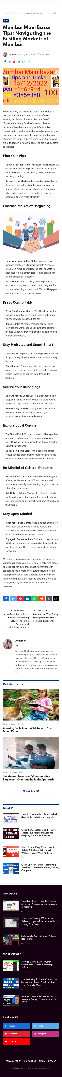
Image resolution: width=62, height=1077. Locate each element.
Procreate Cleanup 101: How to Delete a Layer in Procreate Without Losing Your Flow (39, 922)
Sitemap (52, 1061)
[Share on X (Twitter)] (9, 61)
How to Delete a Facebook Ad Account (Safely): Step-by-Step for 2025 (39, 1000)
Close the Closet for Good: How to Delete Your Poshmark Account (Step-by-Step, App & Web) (39, 833)
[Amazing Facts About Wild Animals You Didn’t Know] (31, 704)
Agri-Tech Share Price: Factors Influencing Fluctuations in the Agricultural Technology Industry (16, 621)
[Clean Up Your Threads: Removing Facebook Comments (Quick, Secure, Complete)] (11, 868)
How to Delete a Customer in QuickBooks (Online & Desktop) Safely (37, 965)
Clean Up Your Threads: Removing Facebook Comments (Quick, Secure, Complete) (40, 868)
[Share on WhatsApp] (23, 61)
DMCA (42, 1061)
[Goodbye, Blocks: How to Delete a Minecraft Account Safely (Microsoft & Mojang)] (11, 905)
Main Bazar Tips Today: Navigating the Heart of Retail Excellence (46, 618)
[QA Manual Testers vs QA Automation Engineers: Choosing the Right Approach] (31, 753)
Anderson (15, 54)
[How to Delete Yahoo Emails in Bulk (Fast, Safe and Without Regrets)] (11, 818)
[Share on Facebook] (5, 61)
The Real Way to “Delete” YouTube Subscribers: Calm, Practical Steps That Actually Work (39, 982)
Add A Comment (31, 791)
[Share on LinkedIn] (19, 61)
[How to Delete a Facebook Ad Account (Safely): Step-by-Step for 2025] (11, 1000)
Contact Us (30, 1061)
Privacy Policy (13, 1061)
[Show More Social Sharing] (29, 61)
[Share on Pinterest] (14, 61)
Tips (6, 21)
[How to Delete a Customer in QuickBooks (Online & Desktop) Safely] (11, 965)
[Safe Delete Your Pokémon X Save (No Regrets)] (11, 939)
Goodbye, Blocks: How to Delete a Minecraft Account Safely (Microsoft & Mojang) (39, 904)
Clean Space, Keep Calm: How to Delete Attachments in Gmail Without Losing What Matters (38, 850)
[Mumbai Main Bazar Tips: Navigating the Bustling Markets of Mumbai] (31, 86)
